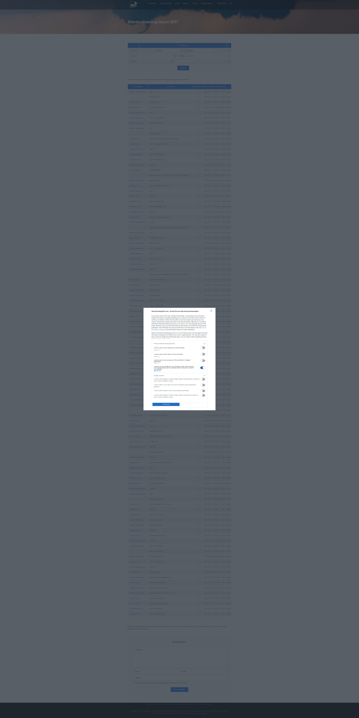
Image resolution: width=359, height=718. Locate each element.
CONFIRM (166, 404)
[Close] (212, 311)
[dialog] (179, 359)
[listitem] (179, 344)
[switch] (202, 347)
